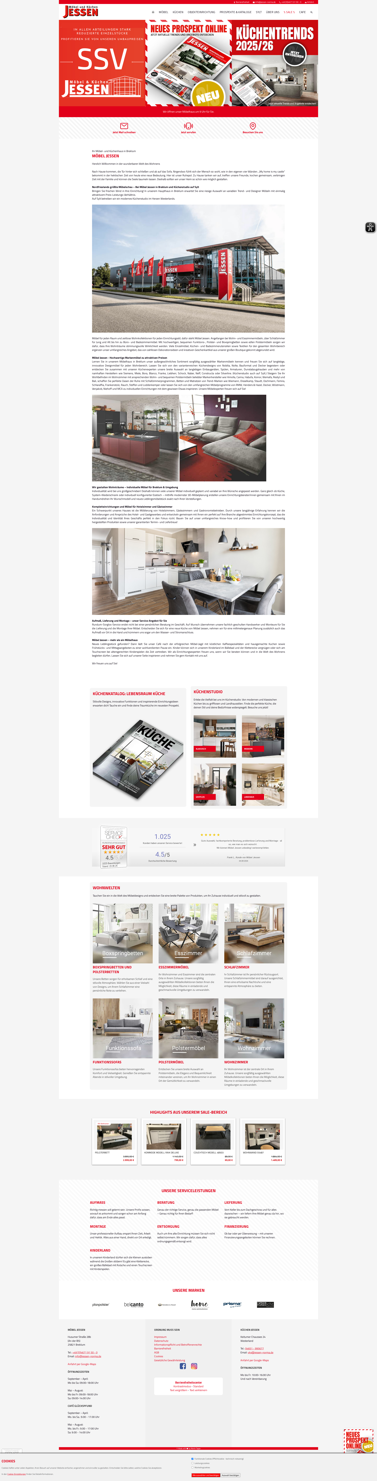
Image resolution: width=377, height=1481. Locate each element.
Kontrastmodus (182, 1386)
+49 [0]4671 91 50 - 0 (290, 2)
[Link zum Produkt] (114, 1134)
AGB (156, 1352)
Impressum (160, 1337)
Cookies (158, 1356)
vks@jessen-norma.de (260, 1352)
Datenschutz (161, 1341)
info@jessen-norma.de (264, 2)
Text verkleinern (198, 1390)
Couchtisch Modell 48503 (209, 1152)
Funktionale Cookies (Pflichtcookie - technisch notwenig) (219, 1458)
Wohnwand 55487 (253, 1152)
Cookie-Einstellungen (16, 1474)
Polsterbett (102, 1152)
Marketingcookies (202, 1467)
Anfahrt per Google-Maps (82, 1364)
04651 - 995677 (254, 1348)
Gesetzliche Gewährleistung (169, 1360)
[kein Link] (311, 12)
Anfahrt (309, 2)
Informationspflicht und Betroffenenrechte (178, 1345)
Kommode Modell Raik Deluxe (161, 1152)
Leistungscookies (202, 1463)
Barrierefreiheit (241, 2)
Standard (198, 1386)
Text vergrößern (178, 1390)
